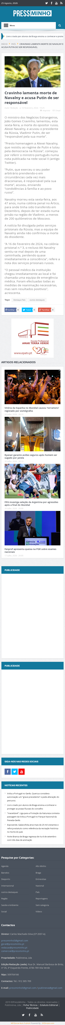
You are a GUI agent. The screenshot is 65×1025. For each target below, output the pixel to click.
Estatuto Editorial (49, 1005)
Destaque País (19, 300)
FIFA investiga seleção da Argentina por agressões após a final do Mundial (31, 503)
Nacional (40, 885)
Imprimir (46, 110)
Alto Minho (41, 866)
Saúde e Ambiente (9, 905)
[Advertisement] (32, 616)
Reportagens (42, 898)
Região (4, 898)
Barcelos (5, 872)
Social (4, 911)
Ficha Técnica (30, 1005)
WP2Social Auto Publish (20, 1023)
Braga (38, 872)
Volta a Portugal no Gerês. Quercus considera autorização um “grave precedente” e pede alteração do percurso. (33, 797)
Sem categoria (42, 905)
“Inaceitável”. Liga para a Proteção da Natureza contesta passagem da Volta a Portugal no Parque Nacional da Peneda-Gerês (33, 817)
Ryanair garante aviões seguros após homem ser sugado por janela (31, 456)
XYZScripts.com (48, 1023)
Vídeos (39, 911)
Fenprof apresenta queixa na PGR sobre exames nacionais (30, 550)
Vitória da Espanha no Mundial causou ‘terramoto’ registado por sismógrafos (32, 409)
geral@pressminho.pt (12, 944)
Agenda (4, 866)
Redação (14, 108)
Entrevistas (41, 879)
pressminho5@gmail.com (14, 940)
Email (58, 110)
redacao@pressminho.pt (14, 947)
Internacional (7, 885)
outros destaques (37, 300)
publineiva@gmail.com (50, 987)
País (37, 892)
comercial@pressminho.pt (15, 951)
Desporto (5, 879)
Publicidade (32, 1008)
